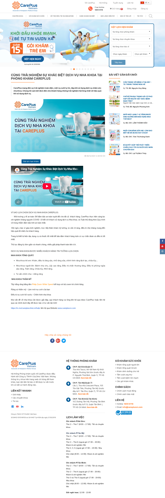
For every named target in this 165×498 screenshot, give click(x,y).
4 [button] (79, 69)
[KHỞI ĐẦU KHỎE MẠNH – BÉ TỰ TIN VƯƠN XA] (82, 43)
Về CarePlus (90, 3)
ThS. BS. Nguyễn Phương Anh (138, 107)
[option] (82, 43)
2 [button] (74, 69)
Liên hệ (130, 3)
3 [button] (77, 69)
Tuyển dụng (118, 3)
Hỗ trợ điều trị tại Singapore (62, 16)
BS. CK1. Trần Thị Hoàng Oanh (138, 137)
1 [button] (71, 69)
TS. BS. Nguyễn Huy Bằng (136, 88)
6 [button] (85, 69)
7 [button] (88, 69)
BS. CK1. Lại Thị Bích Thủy (136, 153)
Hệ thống (103, 3)
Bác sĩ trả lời (125, 16)
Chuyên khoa (17, 16)
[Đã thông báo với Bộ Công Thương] (123, 412)
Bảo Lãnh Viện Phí (107, 16)
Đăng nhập (132, 8)
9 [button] (94, 69)
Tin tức (140, 16)
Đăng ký (144, 8)
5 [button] (82, 69)
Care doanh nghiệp (87, 16)
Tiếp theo (118, 62)
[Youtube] (162, 246)
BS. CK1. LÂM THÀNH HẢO (136, 123)
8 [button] (91, 69)
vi (146, 2)
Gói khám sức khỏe (36, 16)
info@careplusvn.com (132, 407)
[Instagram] (162, 251)
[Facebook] (162, 241)
